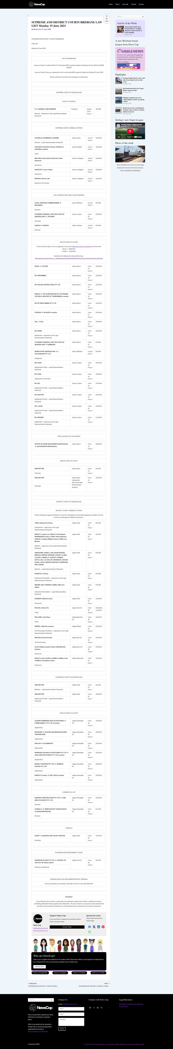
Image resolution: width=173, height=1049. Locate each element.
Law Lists (125, 4)
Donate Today (67, 927)
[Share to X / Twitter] (93, 926)
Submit (62, 1029)
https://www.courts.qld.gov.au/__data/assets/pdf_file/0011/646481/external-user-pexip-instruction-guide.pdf (69, 258)
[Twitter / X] (94, 1007)
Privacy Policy (123, 1006)
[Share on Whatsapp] (88, 931)
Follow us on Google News (40, 972)
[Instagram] (97, 1007)
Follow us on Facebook (79, 972)
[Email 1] (101, 1007)
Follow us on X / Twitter (98, 972)
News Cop (37, 925)
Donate (141, 4)
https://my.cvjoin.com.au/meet (81, 246)
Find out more (39, 967)
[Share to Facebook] (88, 926)
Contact (133, 4)
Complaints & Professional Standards (131, 1004)
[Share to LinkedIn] (97, 926)
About (117, 4)
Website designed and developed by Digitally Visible (129, 1044)
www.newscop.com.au (40, 931)
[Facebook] (90, 1007)
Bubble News (121, 55)
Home (111, 4)
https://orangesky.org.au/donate (38, 1031)
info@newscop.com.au (40, 928)
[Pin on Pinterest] (102, 926)
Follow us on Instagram (60, 972)
